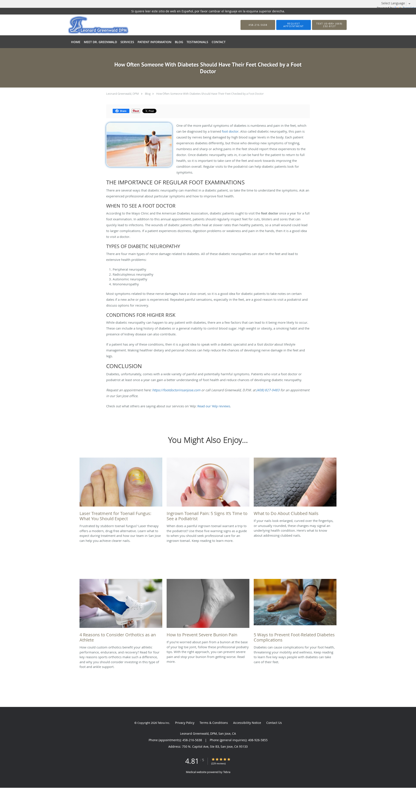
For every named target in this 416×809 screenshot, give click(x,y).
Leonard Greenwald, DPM (122, 94)
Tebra (226, 772)
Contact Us (274, 723)
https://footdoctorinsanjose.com (176, 390)
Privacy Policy (184, 723)
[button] (293, 25)
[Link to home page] (92, 25)
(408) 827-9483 (268, 390)
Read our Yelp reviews (213, 406)
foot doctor (230, 131)
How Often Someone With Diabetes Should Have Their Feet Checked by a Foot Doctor (210, 94)
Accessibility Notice (247, 723)
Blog (148, 94)
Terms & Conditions (214, 723)
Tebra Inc (163, 723)
